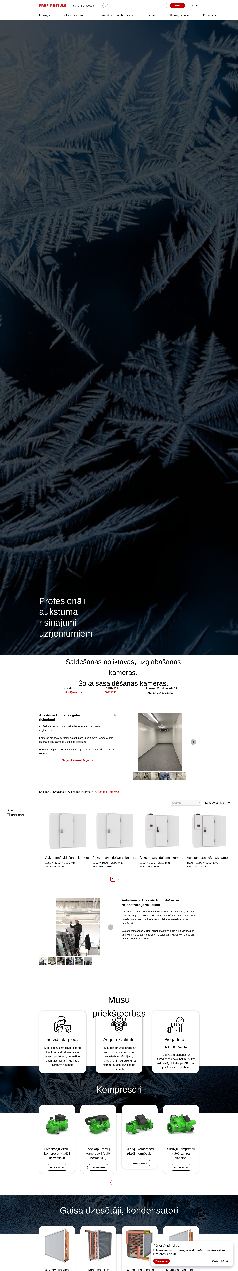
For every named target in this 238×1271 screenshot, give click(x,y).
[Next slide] (193, 742)
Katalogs (44, 15)
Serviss (152, 15)
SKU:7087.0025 (54, 866)
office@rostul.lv (72, 692)
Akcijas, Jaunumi (180, 15)
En (192, 5)
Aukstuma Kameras (107, 791)
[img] (53, 5)
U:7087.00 (102, 866)
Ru (197, 5)
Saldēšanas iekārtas (75, 15)
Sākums (44, 791)
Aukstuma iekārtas (79, 791)
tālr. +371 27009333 (83, 5)
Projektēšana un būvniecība (117, 15)
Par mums (209, 15)
